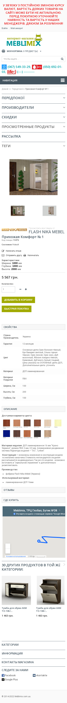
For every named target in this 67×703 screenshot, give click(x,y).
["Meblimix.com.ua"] (32, 39)
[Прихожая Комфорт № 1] (18, 211)
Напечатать (33, 255)
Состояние (7, 245)
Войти (5, 28)
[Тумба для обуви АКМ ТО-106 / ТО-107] (16, 590)
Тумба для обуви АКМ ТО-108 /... (48, 609)
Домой (5, 89)
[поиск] (62, 59)
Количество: (8, 284)
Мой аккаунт (17, 28)
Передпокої (17, 89)
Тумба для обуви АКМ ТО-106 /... (14, 609)
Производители (18, 107)
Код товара (7, 240)
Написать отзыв (13, 251)
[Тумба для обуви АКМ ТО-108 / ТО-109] (50, 590)
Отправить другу (14, 255)
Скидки (9, 117)
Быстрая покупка (16, 308)
